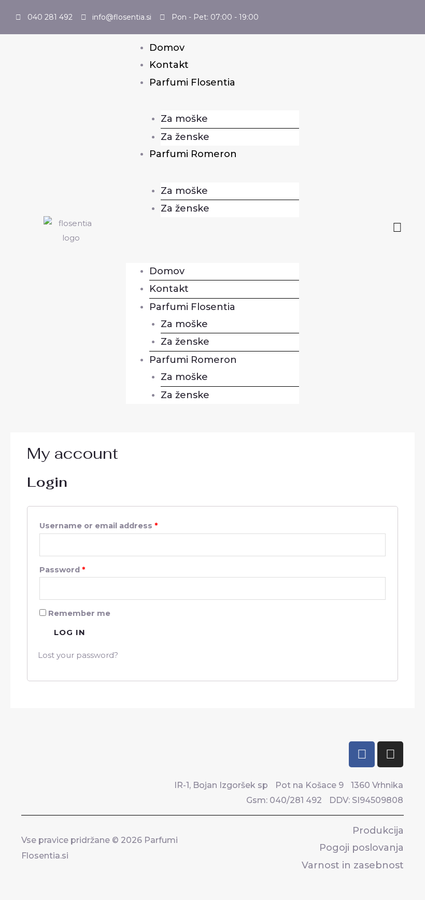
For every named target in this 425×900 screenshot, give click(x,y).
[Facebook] (362, 754)
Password (62, 569)
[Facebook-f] (397, 227)
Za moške (184, 118)
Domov (167, 47)
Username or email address (98, 525)
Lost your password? (78, 655)
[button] (212, 236)
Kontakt (169, 65)
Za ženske (185, 137)
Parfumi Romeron (193, 154)
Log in (70, 632)
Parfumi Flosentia (192, 82)
